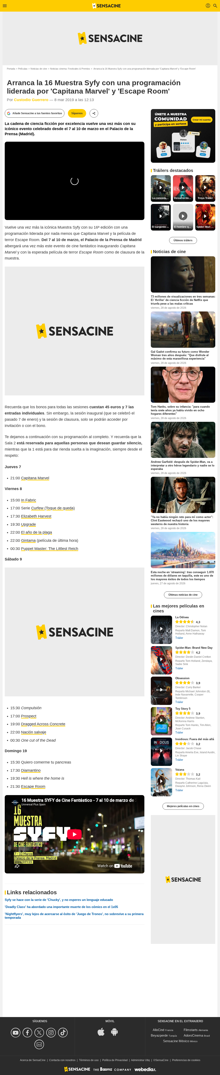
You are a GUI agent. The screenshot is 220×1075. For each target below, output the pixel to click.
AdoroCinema (193, 1035)
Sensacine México (176, 1041)
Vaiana (179, 769)
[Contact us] (39, 1044)
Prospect (28, 716)
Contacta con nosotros (62, 1060)
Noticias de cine (39, 68)
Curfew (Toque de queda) (53, 508)
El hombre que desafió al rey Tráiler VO (183, 226)
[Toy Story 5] (161, 721)
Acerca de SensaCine (33, 1060)
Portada (11, 68)
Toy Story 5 (182, 708)
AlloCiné (158, 1030)
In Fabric (28, 500)
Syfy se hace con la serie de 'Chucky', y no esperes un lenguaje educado (59, 900)
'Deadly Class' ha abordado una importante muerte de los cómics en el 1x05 (61, 907)
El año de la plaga (36, 532)
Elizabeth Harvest (36, 516)
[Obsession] (161, 691)
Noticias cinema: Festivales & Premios (70, 68)
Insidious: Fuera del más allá (194, 739)
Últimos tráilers (183, 240)
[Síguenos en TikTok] (63, 1032)
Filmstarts (191, 1030)
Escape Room (33, 786)
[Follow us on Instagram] (51, 1032)
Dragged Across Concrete (43, 724)
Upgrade (28, 524)
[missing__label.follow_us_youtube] (16, 1032)
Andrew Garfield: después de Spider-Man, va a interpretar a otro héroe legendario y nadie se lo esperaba (182, 465)
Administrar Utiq (140, 1060)
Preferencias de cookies (186, 1060)
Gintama (28, 540)
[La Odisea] (161, 630)
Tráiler (179, 637)
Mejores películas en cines (183, 806)
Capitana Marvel (35, 478)
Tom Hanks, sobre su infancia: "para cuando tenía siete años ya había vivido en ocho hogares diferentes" (180, 410)
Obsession (182, 678)
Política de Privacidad (115, 1060)
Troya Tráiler (205, 198)
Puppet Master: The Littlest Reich (49, 549)
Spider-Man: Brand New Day (193, 647)
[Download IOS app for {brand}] (103, 1031)
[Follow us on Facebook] (28, 1032)
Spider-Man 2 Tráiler (205, 226)
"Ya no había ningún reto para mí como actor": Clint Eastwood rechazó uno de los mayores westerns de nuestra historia (182, 520)
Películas (23, 68)
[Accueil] (106, 6)
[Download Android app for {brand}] (116, 1031)
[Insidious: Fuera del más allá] (161, 752)
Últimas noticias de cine (183, 594)
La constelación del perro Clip (161, 198)
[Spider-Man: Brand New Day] (161, 660)
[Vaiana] (161, 782)
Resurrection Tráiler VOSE (183, 198)
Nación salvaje (33, 732)
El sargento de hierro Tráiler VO (161, 226)
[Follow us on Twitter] (39, 1032)
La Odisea (182, 617)
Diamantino (31, 770)
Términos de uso (89, 1060)
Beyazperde (159, 1035)
